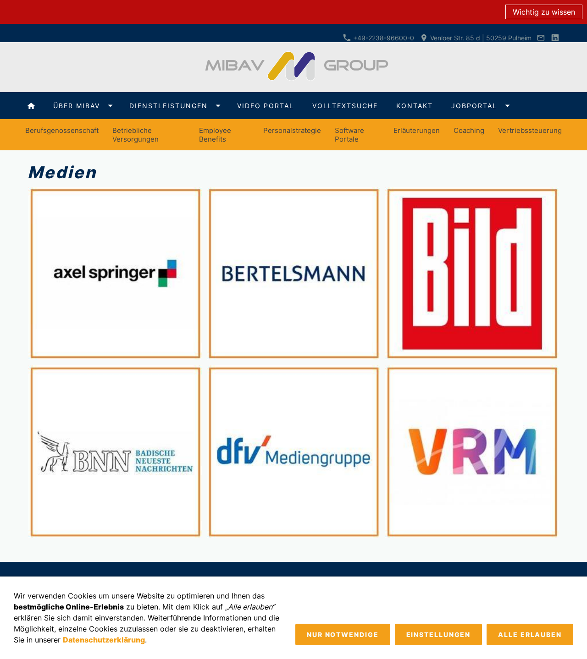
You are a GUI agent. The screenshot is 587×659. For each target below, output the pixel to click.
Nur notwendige (343, 634)
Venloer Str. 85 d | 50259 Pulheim (480, 38)
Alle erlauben (530, 634)
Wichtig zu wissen (544, 11)
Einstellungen (438, 634)
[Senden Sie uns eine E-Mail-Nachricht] (541, 38)
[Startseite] (31, 105)
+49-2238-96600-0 (382, 38)
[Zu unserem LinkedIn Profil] (554, 38)
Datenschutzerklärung (104, 639)
